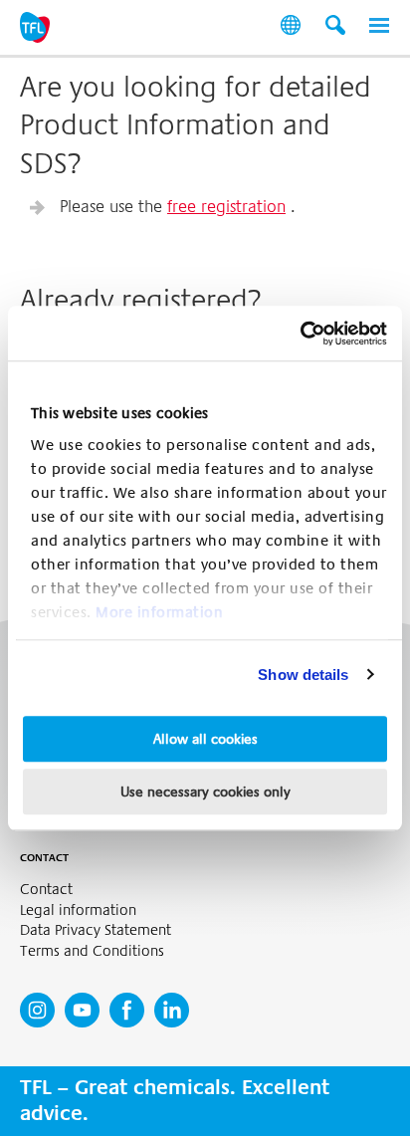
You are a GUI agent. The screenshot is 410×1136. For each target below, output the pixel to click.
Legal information (78, 910)
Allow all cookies (205, 739)
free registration (226, 206)
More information (159, 612)
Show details (303, 674)
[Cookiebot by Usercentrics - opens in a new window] (300, 333)
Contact (46, 889)
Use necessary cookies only (205, 791)
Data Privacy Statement (95, 930)
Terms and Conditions (92, 951)
